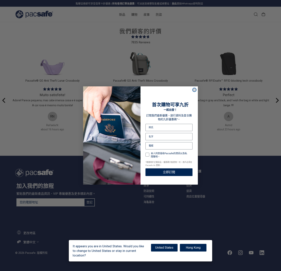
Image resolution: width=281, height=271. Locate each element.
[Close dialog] (194, 90)
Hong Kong (193, 247)
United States (164, 247)
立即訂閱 (169, 172)
